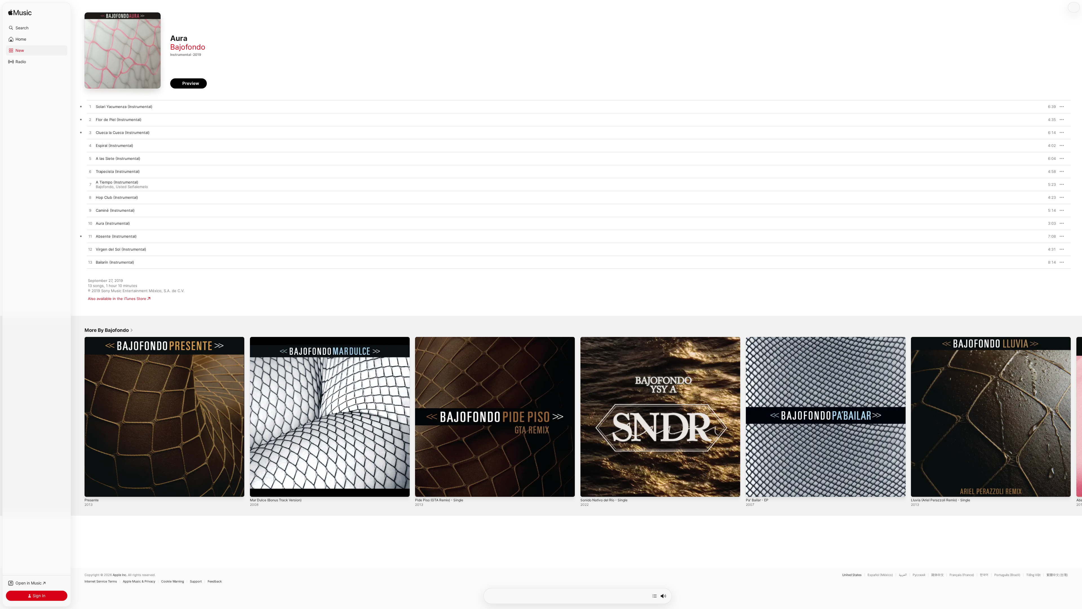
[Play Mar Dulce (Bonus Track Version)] (257, 490)
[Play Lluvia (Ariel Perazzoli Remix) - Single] (918, 490)
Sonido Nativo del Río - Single (606, 339)
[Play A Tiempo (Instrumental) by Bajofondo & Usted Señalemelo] (90, 184)
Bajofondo (187, 47)
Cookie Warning (172, 581)
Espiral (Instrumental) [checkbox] (114, 145)
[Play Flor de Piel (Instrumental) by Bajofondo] (90, 119)
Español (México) (880, 575)
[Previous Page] (79, 416)
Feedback (215, 581)
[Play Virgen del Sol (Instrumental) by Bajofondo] (90, 249)
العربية (903, 575)
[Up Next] (654, 596)
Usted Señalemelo (132, 186)
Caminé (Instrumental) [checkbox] (115, 210)
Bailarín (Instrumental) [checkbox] (115, 262)
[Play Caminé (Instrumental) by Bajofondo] (90, 210)
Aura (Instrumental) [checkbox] (113, 223)
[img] (20, 13)
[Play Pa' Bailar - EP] (753, 490)
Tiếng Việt (1033, 575)
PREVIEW (1049, 106)
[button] (36, 28)
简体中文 (937, 575)
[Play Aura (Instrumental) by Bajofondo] (90, 223)
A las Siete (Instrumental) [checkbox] (118, 158)
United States (852, 575)
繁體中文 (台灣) (1057, 575)
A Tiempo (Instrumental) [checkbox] (117, 182)
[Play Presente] (91, 490)
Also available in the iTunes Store (117, 298)
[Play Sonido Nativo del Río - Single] (587, 490)
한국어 (984, 575)
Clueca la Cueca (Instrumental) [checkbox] (123, 132)
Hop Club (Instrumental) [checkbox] (117, 197)
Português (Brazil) (1007, 575)
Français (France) (962, 575)
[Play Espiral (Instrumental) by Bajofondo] (90, 145)
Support (196, 581)
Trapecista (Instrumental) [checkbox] (118, 171)
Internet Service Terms (101, 581)
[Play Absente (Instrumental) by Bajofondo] (90, 236)
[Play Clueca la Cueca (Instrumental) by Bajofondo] (90, 132)
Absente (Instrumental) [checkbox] (116, 236)
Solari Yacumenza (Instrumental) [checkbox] (124, 106)
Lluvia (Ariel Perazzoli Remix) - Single (943, 339)
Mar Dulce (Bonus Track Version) (278, 339)
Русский (919, 575)
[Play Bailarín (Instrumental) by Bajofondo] (90, 262)
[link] (109, 330)
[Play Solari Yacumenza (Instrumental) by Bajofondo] (90, 106)
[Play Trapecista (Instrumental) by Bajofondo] (90, 171)
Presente (93, 339)
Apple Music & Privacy (139, 581)
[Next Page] (1076, 416)
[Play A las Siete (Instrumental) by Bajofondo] (90, 158)
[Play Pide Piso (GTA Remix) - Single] (422, 490)
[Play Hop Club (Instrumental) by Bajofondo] (90, 197)
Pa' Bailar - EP (758, 339)
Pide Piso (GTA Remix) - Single (442, 339)
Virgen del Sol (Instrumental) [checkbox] (121, 249)
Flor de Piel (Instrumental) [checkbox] (118, 119)
